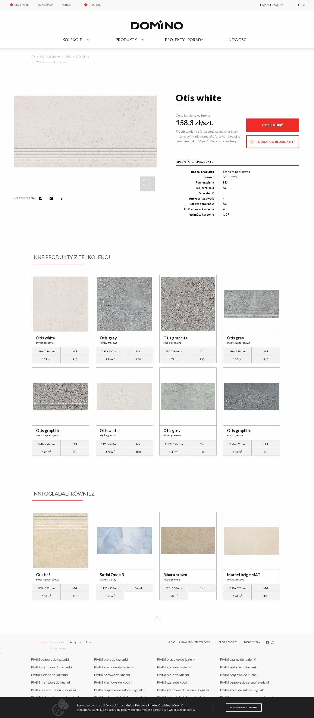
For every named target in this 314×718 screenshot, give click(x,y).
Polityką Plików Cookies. (153, 705)
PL (299, 5)
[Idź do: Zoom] (147, 183)
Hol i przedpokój (50, 56)
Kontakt (67, 4)
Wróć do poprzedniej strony (51, 62)
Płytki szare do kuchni (173, 682)
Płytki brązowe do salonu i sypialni (119, 690)
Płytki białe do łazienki (111, 659)
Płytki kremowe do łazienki (114, 667)
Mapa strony (252, 642)
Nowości (238, 39)
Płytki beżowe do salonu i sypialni (244, 682)
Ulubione (95, 4)
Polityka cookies (227, 642)
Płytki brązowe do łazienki (176, 659)
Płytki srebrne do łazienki (239, 667)
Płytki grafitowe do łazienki (51, 667)
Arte (88, 642)
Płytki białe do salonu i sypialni (53, 690)
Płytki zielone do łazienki (49, 675)
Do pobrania (45, 4)
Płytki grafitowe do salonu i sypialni (183, 690)
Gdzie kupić (21, 4)
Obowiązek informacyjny (194, 642)
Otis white (82, 56)
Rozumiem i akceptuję (243, 707)
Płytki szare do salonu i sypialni (242, 690)
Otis (68, 56)
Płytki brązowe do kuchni (238, 675)
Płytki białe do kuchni (173, 675)
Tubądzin (75, 642)
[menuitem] (269, 5)
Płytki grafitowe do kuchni (50, 682)
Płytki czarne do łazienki (238, 659)
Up (157, 620)
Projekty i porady (184, 39)
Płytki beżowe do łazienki (50, 659)
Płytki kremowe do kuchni (113, 682)
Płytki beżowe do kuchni (112, 675)
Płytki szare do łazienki (174, 667)
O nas (171, 642)
